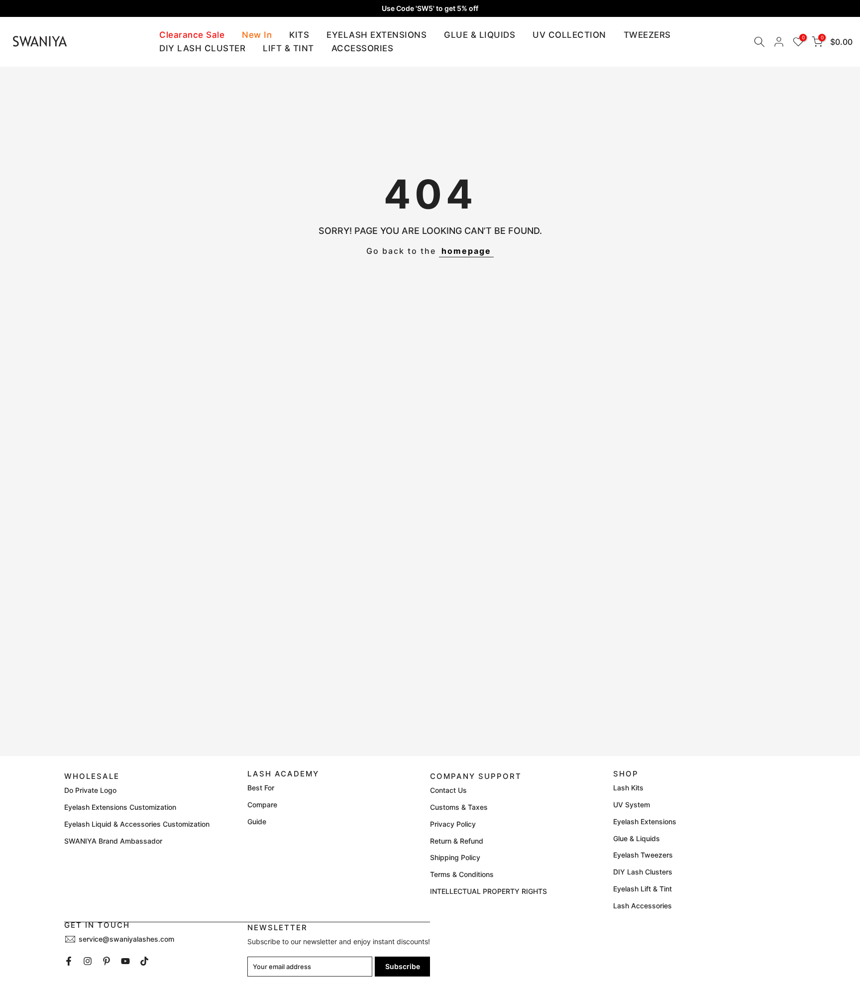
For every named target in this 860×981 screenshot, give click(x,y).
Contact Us (448, 790)
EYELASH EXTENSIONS (376, 35)
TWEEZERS (647, 35)
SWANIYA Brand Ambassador (113, 841)
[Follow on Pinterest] (106, 961)
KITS (299, 35)
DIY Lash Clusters (642, 872)
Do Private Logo (90, 790)
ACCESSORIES (362, 48)
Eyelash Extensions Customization (120, 807)
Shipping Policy (455, 857)
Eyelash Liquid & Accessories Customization (137, 824)
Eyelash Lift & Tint (642, 888)
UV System (631, 804)
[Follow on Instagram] (87, 961)
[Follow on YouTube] (125, 961)
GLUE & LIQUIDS (479, 35)
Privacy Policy (453, 824)
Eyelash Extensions (644, 821)
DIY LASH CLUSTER (202, 48)
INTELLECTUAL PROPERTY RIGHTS (488, 891)
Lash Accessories (642, 905)
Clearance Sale (191, 35)
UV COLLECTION (569, 35)
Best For (260, 787)
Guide (256, 821)
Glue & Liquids (636, 838)
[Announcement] (430, 8)
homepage (466, 251)
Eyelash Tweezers (643, 855)
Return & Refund (456, 841)
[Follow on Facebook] (68, 961)
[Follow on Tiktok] (144, 961)
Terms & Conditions (462, 874)
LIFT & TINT (288, 48)
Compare (262, 804)
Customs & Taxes (459, 807)
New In (257, 35)
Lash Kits (628, 787)
